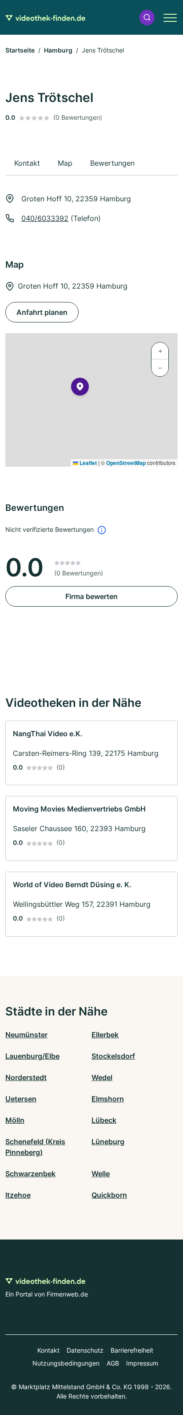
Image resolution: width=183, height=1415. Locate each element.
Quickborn (109, 1195)
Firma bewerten (91, 596)
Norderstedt (26, 1077)
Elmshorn (108, 1098)
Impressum (142, 1363)
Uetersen (20, 1098)
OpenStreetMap (126, 463)
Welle (101, 1173)
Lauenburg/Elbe (32, 1056)
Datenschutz (85, 1350)
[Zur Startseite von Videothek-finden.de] (45, 17)
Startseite (20, 50)
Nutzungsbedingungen (65, 1363)
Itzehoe (18, 1195)
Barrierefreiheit (132, 1350)
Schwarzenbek (30, 1173)
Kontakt (48, 1350)
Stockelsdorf (113, 1056)
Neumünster (26, 1034)
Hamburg (58, 50)
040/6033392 (44, 218)
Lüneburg (108, 1141)
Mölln (14, 1120)
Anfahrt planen (42, 312)
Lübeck (104, 1120)
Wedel (102, 1077)
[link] (91, 753)
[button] (147, 17)
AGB (113, 1363)
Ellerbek (105, 1034)
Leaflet (87, 463)
